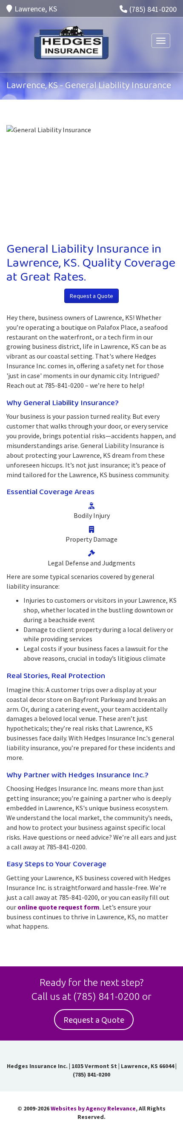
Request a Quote (91, 296)
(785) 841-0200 (153, 9)
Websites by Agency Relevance (93, 1108)
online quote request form (58, 907)
